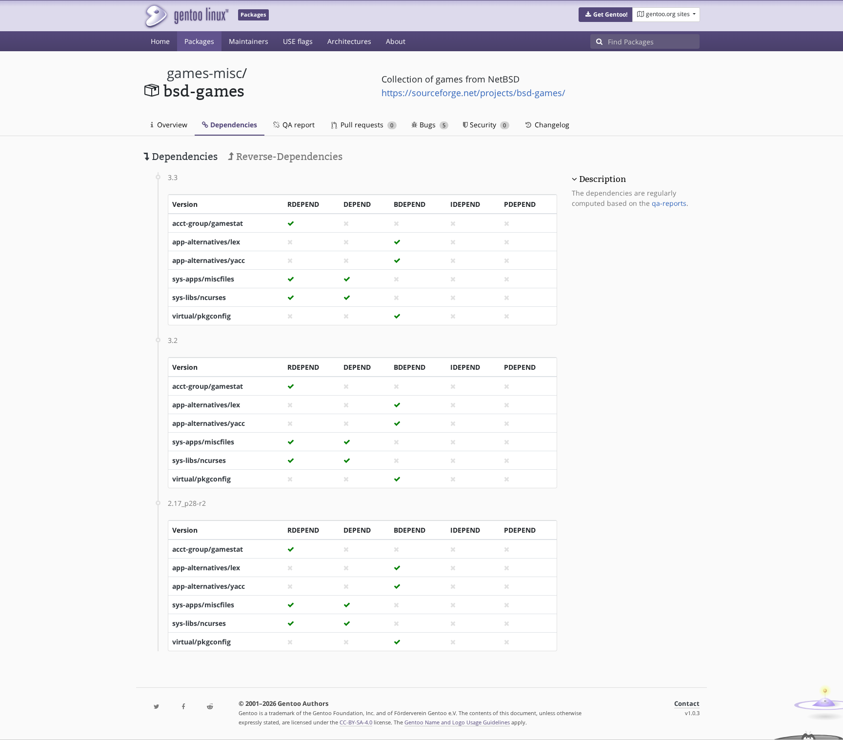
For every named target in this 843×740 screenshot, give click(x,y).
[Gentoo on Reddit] (210, 707)
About (395, 41)
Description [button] (602, 179)
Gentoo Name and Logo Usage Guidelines (457, 722)
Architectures (349, 41)
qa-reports (669, 203)
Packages (199, 41)
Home (160, 41)
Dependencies (232, 124)
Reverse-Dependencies (288, 156)
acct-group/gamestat (207, 223)
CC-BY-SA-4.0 (356, 722)
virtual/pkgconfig (201, 315)
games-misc (204, 73)
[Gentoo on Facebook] (183, 707)
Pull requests (366, 124)
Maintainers (248, 41)
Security (487, 124)
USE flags (298, 41)
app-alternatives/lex (206, 241)
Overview (171, 124)
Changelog (551, 124)
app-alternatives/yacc (208, 260)
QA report (298, 124)
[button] (606, 14)
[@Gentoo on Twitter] (156, 707)
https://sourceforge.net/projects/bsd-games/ (473, 93)
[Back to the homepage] (186, 15)
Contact (687, 704)
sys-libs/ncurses (199, 297)
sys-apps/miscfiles (203, 278)
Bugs (431, 124)
